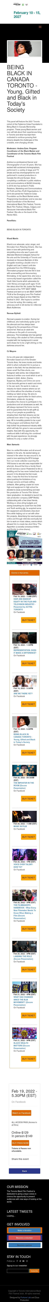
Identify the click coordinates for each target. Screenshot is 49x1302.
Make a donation (24, 1230)
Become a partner (24, 1245)
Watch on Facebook (21, 1112)
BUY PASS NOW (20, 1142)
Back (24, 1171)
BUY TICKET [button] (28, 620)
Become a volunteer (24, 1237)
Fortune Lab (26, 1297)
